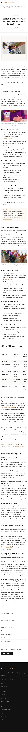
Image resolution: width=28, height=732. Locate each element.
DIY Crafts (3, 694)
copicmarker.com (7, 138)
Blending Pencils (5, 701)
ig (9, 679)
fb (2, 679)
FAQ (2, 719)
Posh (7, 2)
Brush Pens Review (5, 637)
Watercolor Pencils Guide (7, 627)
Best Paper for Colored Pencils (8, 630)
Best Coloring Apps (5, 641)
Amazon (5, 145)
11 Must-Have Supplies (6, 634)
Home (2, 6)
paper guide (9, 547)
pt (5, 679)
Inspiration (3, 691)
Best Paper (4, 706)
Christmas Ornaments (6, 709)
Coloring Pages (4, 686)
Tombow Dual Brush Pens (8, 407)
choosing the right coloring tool (9, 444)
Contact (3, 722)
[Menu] (25, 2)
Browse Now (6, 653)
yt (12, 679)
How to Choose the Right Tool (8, 624)
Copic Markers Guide (6, 617)
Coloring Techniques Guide (7, 613)
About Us (3, 716)
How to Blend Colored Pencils (8, 620)
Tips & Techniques (9, 6)
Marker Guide (4, 704)
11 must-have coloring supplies (15, 446)
